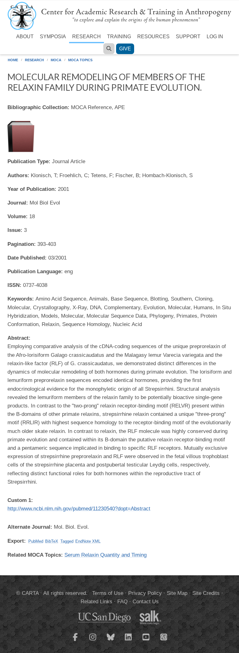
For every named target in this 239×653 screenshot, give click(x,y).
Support (188, 36)
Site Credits (206, 593)
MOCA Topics (80, 60)
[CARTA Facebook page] (75, 641)
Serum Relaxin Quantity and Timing (105, 555)
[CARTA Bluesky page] (111, 641)
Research (86, 36)
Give (125, 48)
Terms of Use (107, 593)
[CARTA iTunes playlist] (164, 636)
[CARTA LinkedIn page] (128, 641)
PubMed (35, 541)
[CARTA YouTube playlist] (146, 641)
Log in (215, 36)
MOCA (56, 60)
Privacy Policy (145, 593)
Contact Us (146, 602)
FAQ (122, 602)
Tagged (66, 541)
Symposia (53, 36)
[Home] (119, 15)
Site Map (177, 593)
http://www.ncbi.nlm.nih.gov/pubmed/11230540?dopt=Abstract (78, 509)
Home (13, 60)
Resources (153, 36)
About (25, 36)
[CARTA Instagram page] (93, 641)
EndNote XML (88, 541)
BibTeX (51, 541)
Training (119, 36)
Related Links (96, 602)
